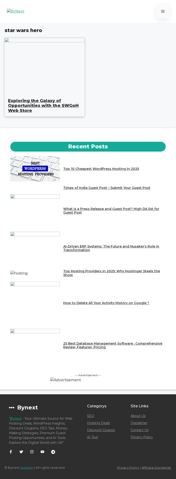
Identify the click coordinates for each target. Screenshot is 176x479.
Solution (26, 467)
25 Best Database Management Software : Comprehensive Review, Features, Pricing (112, 345)
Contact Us (139, 430)
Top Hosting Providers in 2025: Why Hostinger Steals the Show (111, 273)
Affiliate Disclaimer (156, 467)
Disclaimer (139, 423)
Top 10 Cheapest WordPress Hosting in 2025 (101, 169)
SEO (90, 416)
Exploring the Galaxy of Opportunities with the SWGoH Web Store (43, 105)
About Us (138, 416)
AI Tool (92, 437)
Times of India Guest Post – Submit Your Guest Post (106, 188)
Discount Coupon (101, 430)
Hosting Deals (98, 423)
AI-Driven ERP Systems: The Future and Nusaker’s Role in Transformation (111, 248)
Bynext (16, 418)
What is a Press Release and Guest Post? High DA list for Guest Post (111, 211)
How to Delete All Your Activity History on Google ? (106, 303)
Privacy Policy (142, 437)
